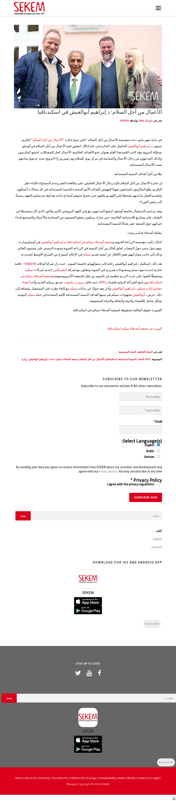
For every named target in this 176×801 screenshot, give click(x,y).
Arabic (150, 451)
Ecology (92, 778)
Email (157, 421)
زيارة (24, 359)
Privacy (71, 784)
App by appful (152, 623)
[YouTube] (89, 673)
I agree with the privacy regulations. (130, 484)
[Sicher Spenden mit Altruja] (174, 798)
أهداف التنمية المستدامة (131, 359)
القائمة (158, 8)
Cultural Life (77, 778)
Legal (156, 778)
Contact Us (144, 778)
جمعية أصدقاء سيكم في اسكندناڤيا (90, 242)
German (149, 457)
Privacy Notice (108, 471)
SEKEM (124, 120)
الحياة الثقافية (145, 351)
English (150, 445)
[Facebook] (99, 673)
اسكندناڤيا (111, 359)
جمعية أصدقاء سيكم (67, 359)
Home (19, 778)
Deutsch (157, 547)
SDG (148, 359)
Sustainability (107, 778)
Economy (44, 778)
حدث (52, 359)
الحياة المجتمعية (127, 351)
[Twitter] (78, 673)
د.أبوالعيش (140, 295)
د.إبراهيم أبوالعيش (140, 146)
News (121, 778)
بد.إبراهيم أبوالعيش (53, 242)
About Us (30, 778)
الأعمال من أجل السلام (48, 140)
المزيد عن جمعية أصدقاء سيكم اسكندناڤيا (134, 328)
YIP (102, 282)
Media (131, 778)
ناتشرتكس (60, 270)
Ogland (30, 264)
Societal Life (60, 778)
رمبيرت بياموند (74, 282)
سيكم (87, 254)
